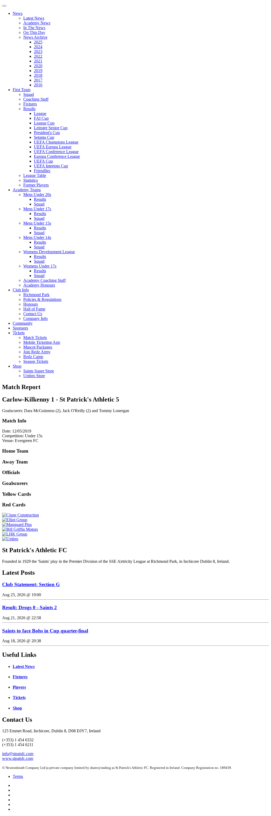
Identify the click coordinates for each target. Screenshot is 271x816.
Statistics (30, 180)
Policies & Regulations (42, 299)
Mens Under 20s (37, 194)
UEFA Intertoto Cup (51, 166)
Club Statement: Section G (31, 584)
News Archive (35, 37)
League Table (34, 175)
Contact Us (32, 313)
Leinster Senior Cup (50, 128)
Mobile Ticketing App (41, 342)
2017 (38, 80)
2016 (38, 85)
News (17, 13)
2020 (38, 66)
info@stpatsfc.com (17, 753)
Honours (30, 304)
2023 (38, 51)
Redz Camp (33, 356)
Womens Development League (49, 251)
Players (19, 687)
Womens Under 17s (39, 266)
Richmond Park (36, 294)
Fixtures (30, 104)
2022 (38, 56)
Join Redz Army (37, 352)
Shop (17, 366)
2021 (38, 61)
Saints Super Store (38, 371)
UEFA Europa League (52, 147)
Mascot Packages (37, 347)
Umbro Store (34, 375)
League (40, 113)
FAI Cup (41, 118)
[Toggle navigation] (4, 6)
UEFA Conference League (56, 151)
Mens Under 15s (37, 223)
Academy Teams (27, 190)
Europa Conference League (57, 156)
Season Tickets (35, 361)
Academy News (36, 23)
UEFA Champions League (56, 142)
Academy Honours (39, 285)
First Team (21, 89)
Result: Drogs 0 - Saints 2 (29, 607)
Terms (18, 776)
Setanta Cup (44, 137)
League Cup (44, 123)
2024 (38, 46)
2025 (38, 42)
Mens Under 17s (37, 209)
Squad (28, 94)
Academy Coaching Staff (44, 280)
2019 (38, 70)
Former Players (36, 185)
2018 (38, 75)
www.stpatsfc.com (17, 758)
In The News (34, 27)
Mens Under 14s (37, 237)
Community (23, 323)
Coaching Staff (35, 99)
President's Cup (47, 132)
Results (29, 108)
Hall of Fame (34, 309)
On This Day (34, 32)
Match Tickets (35, 337)
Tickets (19, 333)
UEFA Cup (43, 161)
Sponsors (20, 328)
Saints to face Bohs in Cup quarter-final (45, 631)
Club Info (21, 290)
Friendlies (42, 170)
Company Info (35, 318)
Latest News (33, 18)
